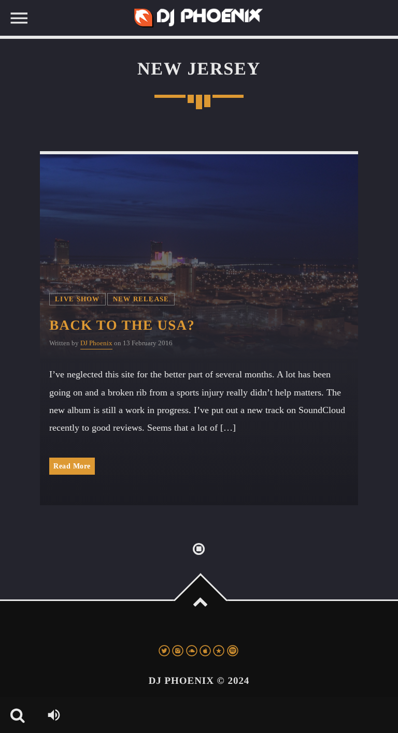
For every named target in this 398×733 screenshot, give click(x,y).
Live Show (77, 299)
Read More (72, 466)
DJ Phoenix (96, 343)
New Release (141, 299)
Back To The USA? (122, 325)
